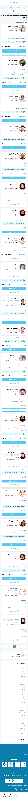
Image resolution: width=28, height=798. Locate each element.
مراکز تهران (12, 7)
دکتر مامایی (22, 694)
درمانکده (26, 7)
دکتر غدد (23, 681)
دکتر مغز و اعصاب (21, 697)
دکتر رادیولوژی (22, 728)
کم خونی (7, 7)
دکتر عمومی (22, 687)
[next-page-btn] (2, 647)
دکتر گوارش (22, 684)
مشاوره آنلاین (13, 54)
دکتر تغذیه (23, 676)
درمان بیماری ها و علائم (19, 7)
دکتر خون (23, 705)
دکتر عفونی (22, 689)
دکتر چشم (23, 707)
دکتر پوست (22, 674)
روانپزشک (23, 720)
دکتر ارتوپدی (22, 710)
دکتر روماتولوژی (22, 731)
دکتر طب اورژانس (21, 679)
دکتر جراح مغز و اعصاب (20, 700)
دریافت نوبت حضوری (14, 50)
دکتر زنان (23, 702)
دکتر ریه (23, 725)
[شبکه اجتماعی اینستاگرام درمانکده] (21, 789)
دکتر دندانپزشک (21, 671)
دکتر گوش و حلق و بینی (20, 712)
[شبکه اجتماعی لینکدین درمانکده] (26, 789)
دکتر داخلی (23, 692)
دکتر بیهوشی (22, 666)
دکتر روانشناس (22, 723)
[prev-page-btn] (25, 647)
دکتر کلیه (23, 733)
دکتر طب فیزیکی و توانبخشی (19, 718)
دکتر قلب (23, 668)
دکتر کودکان (22, 715)
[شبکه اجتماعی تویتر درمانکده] (16, 789)
